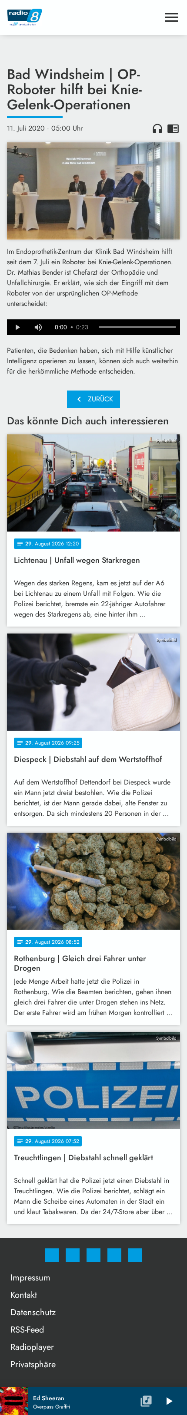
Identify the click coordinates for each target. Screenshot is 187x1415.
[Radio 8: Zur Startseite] (83, 17)
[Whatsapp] (93, 1255)
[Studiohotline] (114, 1255)
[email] (135, 1255)
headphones (157, 128)
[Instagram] (73, 1255)
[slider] (137, 327)
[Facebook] (52, 1255)
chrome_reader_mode (173, 128)
